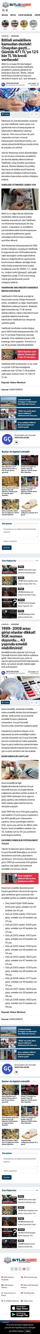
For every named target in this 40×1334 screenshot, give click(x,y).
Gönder (6, 548)
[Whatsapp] (28, 1269)
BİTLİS (13, 15)
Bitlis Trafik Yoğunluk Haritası (29, 1286)
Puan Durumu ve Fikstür (8, 1294)
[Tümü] (37, 561)
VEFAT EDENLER (25, 15)
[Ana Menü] (7, 10)
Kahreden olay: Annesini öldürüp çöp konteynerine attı (27, 571)
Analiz (21, 577)
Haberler (4, 36)
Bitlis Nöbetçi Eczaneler (7, 1278)
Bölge (21, 566)
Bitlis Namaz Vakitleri (7, 1286)
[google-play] (20, 1315)
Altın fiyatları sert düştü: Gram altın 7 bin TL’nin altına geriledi (28, 582)
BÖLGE (5, 15)
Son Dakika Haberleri (11, 1301)
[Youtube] (24, 1269)
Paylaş (6, 114)
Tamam (27, 1331)
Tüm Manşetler (29, 1293)
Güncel (21, 600)
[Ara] (3, 10)
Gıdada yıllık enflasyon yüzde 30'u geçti (29, 512)
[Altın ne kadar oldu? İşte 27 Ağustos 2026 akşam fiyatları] (10, 504)
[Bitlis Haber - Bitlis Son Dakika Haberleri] (16, 4)
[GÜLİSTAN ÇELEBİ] (7, 439)
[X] (16, 1269)
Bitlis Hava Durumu (30, 1277)
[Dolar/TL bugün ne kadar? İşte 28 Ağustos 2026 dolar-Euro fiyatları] (29, 460)
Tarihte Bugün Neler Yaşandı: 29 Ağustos (26, 604)
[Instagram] (20, 1269)
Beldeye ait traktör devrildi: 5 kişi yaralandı (26, 593)
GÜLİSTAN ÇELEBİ (21, 438)
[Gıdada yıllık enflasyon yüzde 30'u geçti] (29, 504)
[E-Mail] (16, 442)
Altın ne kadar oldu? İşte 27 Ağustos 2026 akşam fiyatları (10, 512)
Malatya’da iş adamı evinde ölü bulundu (26, 616)
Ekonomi (15, 36)
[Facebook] (12, 1269)
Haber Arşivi (28, 1301)
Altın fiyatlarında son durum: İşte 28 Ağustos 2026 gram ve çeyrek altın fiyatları (10, 491)
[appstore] (20, 1308)
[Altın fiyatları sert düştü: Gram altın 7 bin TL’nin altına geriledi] (10, 460)
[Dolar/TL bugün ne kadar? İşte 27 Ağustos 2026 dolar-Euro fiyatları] (29, 481)
